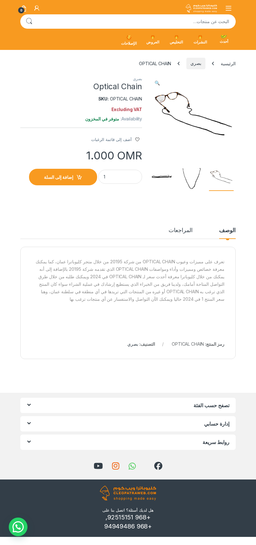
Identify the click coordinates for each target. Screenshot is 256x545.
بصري (195, 63)
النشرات (200, 42)
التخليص (176, 42)
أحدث (224, 41)
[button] (157, 83)
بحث (29, 21)
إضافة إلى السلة (58, 177)
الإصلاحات (129, 43)
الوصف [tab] (227, 230)
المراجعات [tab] (181, 230)
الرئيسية (228, 63)
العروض (152, 42)
